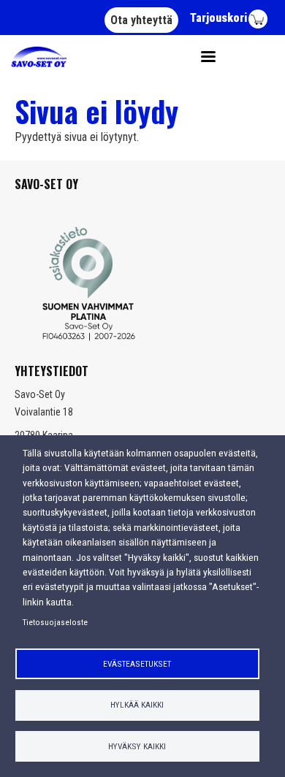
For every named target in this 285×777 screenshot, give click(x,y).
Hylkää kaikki (137, 705)
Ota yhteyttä (141, 20)
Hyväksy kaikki (137, 746)
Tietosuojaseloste (55, 622)
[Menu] (203, 57)
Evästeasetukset (137, 664)
